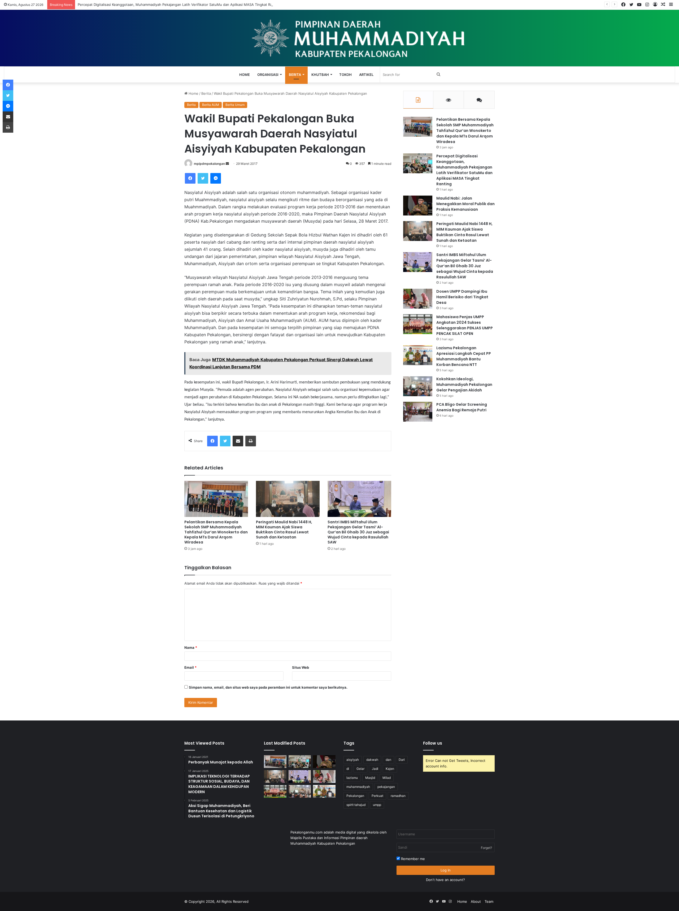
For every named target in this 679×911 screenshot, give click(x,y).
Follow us (432, 743)
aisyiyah (352, 760)
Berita (295, 74)
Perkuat (377, 796)
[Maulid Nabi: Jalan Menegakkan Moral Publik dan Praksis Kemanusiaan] (417, 205)
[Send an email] (227, 164)
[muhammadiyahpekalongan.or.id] (339, 38)
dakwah (372, 760)
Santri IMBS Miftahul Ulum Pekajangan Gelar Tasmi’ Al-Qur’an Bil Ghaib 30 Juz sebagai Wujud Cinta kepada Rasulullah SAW (358, 532)
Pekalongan (355, 796)
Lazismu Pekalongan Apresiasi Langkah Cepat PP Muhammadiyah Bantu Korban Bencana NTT (463, 356)
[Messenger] (215, 178)
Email (190, 667)
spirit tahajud (355, 805)
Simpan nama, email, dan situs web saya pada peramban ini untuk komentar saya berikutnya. (268, 687)
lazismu (352, 778)
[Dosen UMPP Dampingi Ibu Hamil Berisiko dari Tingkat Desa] (417, 299)
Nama (190, 647)
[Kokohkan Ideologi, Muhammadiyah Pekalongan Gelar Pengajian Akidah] (417, 386)
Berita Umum (235, 105)
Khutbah (320, 74)
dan (388, 760)
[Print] (250, 441)
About (476, 901)
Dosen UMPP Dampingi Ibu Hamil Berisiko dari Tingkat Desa (462, 297)
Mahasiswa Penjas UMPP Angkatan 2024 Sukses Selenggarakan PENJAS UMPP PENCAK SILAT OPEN (464, 325)
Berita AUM (210, 105)
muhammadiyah (358, 787)
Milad (386, 778)
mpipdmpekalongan (209, 164)
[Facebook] (190, 178)
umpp (377, 805)
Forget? (486, 848)
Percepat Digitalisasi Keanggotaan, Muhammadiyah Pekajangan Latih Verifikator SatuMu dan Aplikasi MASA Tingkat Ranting (180, 4)
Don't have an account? (445, 880)
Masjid (370, 778)
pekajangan (386, 787)
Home (244, 74)
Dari (402, 760)
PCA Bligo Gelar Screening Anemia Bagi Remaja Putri (461, 407)
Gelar (360, 769)
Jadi (375, 769)
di (347, 769)
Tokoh (345, 74)
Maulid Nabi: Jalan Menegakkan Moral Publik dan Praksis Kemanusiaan (465, 204)
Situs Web (300, 667)
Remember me (412, 859)
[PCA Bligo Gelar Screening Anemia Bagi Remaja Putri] (417, 412)
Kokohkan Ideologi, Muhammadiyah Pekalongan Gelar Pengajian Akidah (464, 384)
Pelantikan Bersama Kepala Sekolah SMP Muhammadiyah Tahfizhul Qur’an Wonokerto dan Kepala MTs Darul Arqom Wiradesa (216, 532)
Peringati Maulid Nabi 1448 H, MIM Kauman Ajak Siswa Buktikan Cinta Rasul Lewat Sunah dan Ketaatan (284, 529)
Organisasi (267, 74)
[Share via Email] (238, 441)
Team (489, 901)
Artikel (366, 74)
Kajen (390, 769)
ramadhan (398, 796)
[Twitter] (203, 178)
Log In (446, 870)
